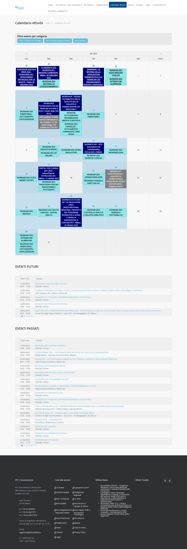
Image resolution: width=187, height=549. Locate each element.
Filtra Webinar (80, 40)
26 (49, 64)
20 (116, 167)
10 (49, 143)
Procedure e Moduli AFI (57, 11)
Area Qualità (61, 503)
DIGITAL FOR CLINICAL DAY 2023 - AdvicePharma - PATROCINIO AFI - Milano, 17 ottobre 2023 (49, 173)
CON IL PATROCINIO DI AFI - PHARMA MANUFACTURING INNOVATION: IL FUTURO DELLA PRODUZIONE (79, 406)
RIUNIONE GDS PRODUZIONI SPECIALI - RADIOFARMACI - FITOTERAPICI (49, 186)
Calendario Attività (117, 5)
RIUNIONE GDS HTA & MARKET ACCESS (26, 178)
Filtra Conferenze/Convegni (30, 40)
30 (26, 231)
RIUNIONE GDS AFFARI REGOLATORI (71, 151)
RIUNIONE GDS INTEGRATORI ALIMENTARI (115, 81)
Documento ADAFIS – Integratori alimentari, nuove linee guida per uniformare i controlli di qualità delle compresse (115, 488)
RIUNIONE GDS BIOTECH (45, 426)
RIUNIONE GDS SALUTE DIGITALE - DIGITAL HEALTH (49, 212)
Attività (77, 523)
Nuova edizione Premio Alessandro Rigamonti (115, 515)
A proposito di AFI (81, 487)
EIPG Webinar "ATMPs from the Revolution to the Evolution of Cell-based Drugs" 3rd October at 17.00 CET (48, 122)
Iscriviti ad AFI (158, 5)
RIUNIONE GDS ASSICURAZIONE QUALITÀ (116, 72)
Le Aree (77, 499)
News (130, 5)
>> (161, 53)
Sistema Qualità (62, 492)
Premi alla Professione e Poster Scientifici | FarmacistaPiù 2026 (113, 511)
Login (148, 5)
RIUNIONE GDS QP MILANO (49, 154)
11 (71, 146)
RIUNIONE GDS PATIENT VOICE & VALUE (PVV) (54, 372)
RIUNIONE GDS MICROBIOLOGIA (116, 151)
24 (49, 206)
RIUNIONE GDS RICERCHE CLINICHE (93, 156)
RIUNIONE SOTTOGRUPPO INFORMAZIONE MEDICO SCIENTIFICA (71, 117)
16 (26, 174)
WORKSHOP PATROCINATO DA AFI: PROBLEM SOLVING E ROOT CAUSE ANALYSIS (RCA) (49, 108)
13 (116, 146)
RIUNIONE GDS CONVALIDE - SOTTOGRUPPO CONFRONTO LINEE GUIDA (71, 129)
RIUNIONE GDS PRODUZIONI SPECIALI (51, 304)
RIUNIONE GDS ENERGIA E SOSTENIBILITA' (116, 212)
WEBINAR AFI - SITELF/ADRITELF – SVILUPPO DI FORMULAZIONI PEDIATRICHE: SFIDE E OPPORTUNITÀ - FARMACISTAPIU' (115, 179)
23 (26, 207)
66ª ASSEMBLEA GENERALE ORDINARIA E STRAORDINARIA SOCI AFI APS (65, 386)
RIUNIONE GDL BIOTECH (26, 212)
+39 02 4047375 (28, 512)
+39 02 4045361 (28, 509)
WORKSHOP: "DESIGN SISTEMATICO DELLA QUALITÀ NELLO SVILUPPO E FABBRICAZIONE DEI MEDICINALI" (71, 102)
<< (26, 53)
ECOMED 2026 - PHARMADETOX (48, 419)
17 (49, 164)
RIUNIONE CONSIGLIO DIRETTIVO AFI (93, 181)
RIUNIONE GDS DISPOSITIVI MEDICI (48, 148)
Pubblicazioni (101, 5)
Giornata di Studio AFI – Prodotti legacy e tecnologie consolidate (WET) (64, 413)
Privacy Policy (79, 532)
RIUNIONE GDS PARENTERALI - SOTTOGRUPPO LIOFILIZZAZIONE (26, 115)
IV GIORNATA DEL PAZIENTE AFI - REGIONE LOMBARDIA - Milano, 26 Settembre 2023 (49, 72)
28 (93, 65)
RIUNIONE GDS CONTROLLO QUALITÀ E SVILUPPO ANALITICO (93, 212)
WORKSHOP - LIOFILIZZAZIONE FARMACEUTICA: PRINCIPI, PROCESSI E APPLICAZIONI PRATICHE (76, 359)
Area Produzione (63, 518)
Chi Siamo (60, 5)
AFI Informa (89, 5)
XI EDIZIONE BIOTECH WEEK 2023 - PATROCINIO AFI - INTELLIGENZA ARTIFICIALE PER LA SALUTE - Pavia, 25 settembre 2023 (26, 77)
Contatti (139, 5)
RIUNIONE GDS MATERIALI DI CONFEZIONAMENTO (49, 84)
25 (26, 65)
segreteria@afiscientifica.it (30, 532)
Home (50, 5)
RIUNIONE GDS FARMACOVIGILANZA (93, 175)
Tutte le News (80, 527)
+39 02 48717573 (30, 515)
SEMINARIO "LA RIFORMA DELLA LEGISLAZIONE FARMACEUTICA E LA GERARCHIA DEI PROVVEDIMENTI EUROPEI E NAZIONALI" (93, 77)
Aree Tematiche (73, 5)
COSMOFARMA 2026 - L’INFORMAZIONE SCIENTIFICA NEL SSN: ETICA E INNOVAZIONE (71, 352)
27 (116, 206)
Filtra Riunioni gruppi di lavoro (58, 40)
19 (93, 171)
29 (116, 66)
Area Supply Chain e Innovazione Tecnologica (82, 512)
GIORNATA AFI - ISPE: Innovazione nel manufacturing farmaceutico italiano (93, 148)
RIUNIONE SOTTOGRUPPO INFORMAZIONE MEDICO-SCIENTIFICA (63, 297)
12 (93, 140)
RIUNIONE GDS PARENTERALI (93, 115)
